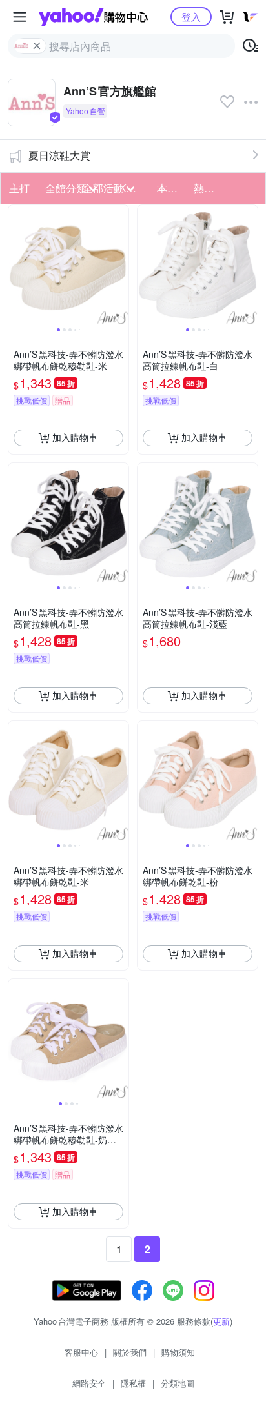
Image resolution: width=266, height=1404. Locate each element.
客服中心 (81, 1352)
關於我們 (130, 1352)
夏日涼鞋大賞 (59, 155)
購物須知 (178, 1352)
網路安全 (89, 1383)
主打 (19, 188)
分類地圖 (177, 1383)
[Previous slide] (16, 265)
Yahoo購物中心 (93, 17)
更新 (221, 1321)
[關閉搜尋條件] (37, 46)
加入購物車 (74, 437)
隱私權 (133, 1383)
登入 (191, 16)
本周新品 (171, 188)
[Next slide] (120, 265)
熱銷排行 (208, 188)
